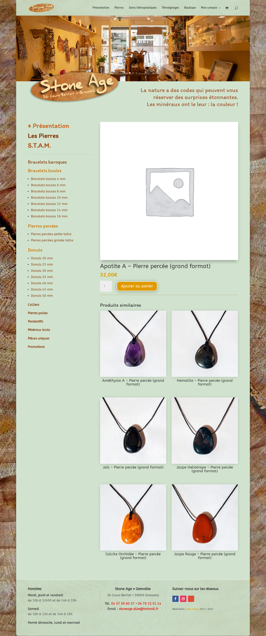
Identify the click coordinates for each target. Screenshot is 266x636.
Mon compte (209, 7)
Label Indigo (192, 609)
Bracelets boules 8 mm (48, 191)
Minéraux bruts (39, 330)
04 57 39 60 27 (123, 603)
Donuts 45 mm (42, 289)
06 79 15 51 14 (149, 603)
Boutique (190, 7)
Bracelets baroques (47, 162)
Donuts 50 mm (42, 296)
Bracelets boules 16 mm (49, 216)
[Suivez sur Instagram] (183, 599)
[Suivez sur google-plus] (191, 599)
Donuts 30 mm (42, 271)
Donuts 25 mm (42, 264)
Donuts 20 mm (42, 258)
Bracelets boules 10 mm (49, 197)
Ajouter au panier (137, 286)
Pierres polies (38, 313)
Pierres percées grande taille (52, 240)
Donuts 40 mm (42, 283)
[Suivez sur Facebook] (175, 599)
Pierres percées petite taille (51, 234)
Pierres (119, 7)
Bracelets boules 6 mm (48, 185)
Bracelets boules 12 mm (49, 204)
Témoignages (170, 7)
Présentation (100, 7)
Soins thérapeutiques (143, 7)
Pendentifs (35, 321)
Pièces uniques (38, 338)
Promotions (36, 347)
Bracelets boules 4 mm (48, 179)
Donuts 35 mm (42, 277)
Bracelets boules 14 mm (49, 210)
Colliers (33, 304)
